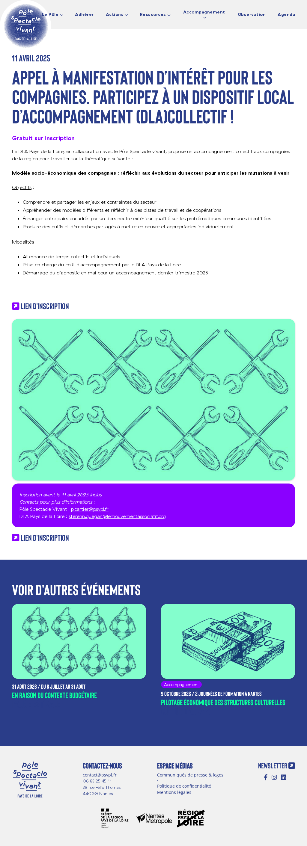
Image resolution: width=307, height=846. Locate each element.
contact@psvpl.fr (100, 775)
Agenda (286, 14)
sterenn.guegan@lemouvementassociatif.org (117, 516)
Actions (115, 14)
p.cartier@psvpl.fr (90, 509)
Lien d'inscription (44, 306)
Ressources (153, 14)
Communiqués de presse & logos (190, 775)
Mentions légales (174, 792)
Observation (252, 14)
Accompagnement (204, 12)
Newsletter (273, 765)
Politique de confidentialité (184, 786)
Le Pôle (50, 14)
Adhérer (84, 14)
